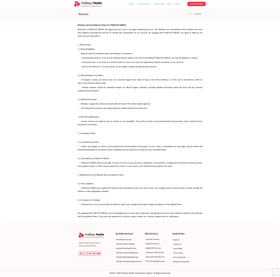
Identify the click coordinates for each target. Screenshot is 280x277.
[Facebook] (81, 253)
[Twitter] (90, 253)
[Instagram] (85, 253)
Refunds (83, 14)
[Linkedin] (94, 253)
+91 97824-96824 (196, 4)
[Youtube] (99, 253)
